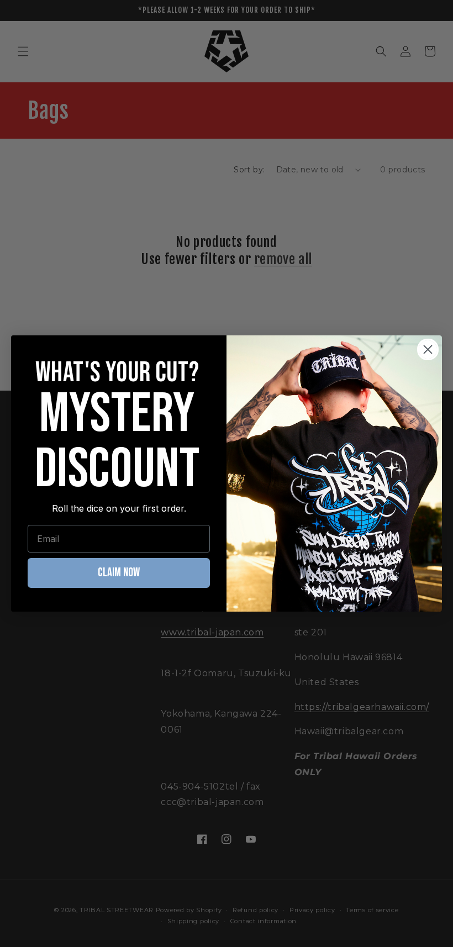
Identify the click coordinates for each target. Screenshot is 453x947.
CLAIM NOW (119, 572)
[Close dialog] (428, 349)
